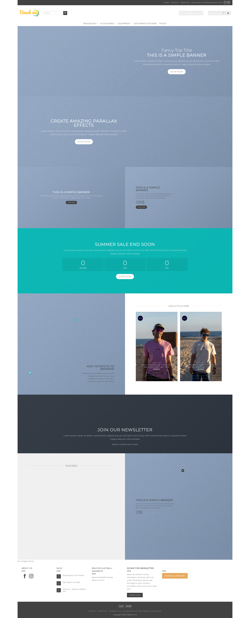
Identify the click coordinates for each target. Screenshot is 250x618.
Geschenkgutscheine (145, 23)
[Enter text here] (182, 470)
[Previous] (131, 347)
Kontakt (166, 2)
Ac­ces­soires (107, 23)
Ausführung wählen (156, 377)
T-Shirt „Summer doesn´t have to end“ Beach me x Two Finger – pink (156, 366)
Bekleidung (89, 23)
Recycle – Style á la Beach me (74, 590)
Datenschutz (185, 2)
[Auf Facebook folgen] (225, 2)
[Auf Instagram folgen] (228, 2)
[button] (191, 13)
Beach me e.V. (98, 580)
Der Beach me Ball (71, 582)
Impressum (175, 2)
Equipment (124, 23)
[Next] (225, 347)
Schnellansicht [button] (156, 373)
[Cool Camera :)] (30, 372)
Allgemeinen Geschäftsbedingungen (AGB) (206, 2)
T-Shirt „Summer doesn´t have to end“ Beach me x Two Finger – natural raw (201, 366)
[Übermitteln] (65, 13)
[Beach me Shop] (29, 13)
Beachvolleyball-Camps (102, 577)
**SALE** (163, 23)
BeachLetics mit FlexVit (73, 575)
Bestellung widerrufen (175, 576)
